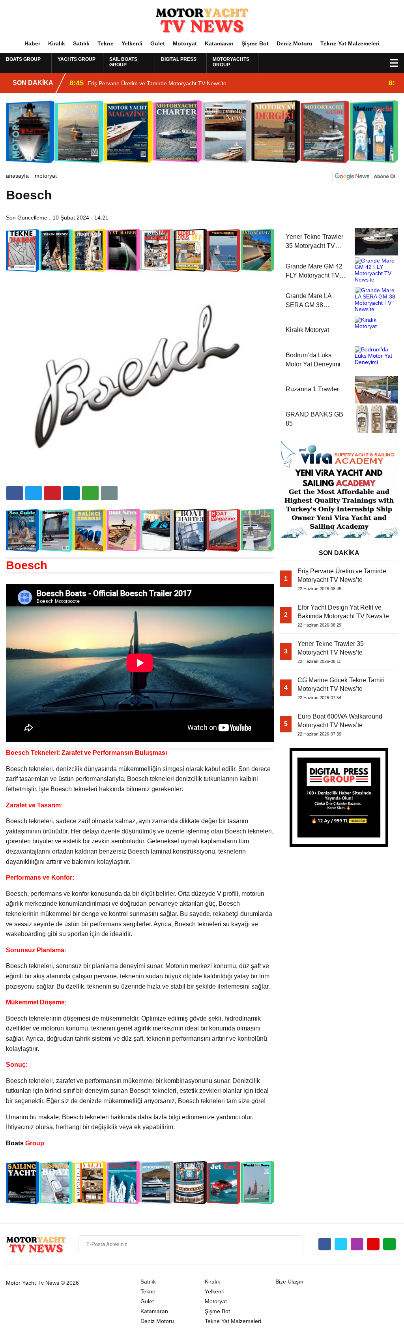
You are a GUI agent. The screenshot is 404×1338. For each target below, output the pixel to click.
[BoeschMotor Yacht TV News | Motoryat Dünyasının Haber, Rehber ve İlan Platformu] (202, 19)
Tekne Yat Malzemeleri (350, 43)
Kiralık (56, 43)
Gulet (157, 43)
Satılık (81, 43)
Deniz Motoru (294, 43)
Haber (32, 43)
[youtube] (373, 1244)
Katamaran (219, 43)
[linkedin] (52, 493)
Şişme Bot (255, 43)
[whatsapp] (389, 1244)
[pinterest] (71, 493)
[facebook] (14, 493)
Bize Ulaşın (289, 1281)
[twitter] (33, 493)
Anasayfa (17, 176)
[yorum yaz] (109, 493)
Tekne (105, 43)
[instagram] (357, 1244)
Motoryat (185, 43)
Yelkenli (132, 43)
